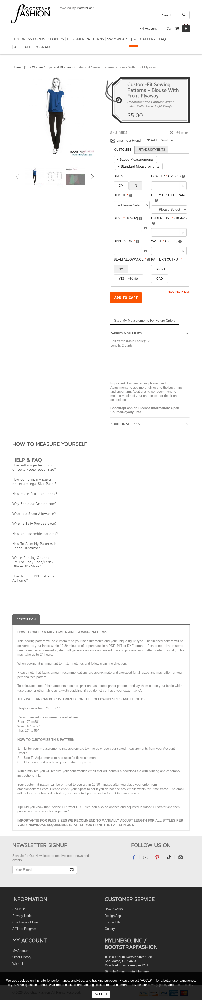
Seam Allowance (130, 259)
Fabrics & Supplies (126, 333)
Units (120, 176)
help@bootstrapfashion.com (130, 972)
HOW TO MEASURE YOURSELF (49, 444)
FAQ (162, 39)
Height (121, 195)
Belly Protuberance (170, 197)
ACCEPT (101, 994)
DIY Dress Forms (29, 39)
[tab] (123, 150)
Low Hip (166, 176)
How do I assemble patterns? (35, 533)
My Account (20, 950)
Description (26, 619)
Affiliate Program (32, 47)
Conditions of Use (25, 922)
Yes (128, 278)
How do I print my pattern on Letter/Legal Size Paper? (34, 481)
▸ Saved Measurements (135, 159)
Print (160, 269)
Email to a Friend (128, 140)
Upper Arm (124, 241)
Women (37, 67)
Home (16, 67)
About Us (19, 909)
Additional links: (125, 424)
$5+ (133, 39)
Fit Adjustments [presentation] (151, 149)
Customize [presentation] (122, 149)
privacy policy (158, 985)
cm (121, 185)
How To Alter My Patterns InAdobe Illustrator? (34, 545)
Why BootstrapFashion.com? (34, 503)
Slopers (56, 39)
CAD (159, 278)
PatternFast (85, 8)
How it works (114, 909)
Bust (126, 218)
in (135, 185)
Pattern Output (166, 259)
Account (151, 28)
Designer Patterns (85, 39)
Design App (113, 916)
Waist (164, 241)
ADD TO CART (126, 298)
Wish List (19, 964)
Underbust (169, 218)
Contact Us (113, 922)
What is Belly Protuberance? (34, 523)
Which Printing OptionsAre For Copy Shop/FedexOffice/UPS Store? (32, 562)
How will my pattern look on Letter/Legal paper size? (34, 467)
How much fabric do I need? (34, 494)
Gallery (148, 39)
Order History (21, 957)
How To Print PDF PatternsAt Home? (33, 578)
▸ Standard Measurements (138, 166)
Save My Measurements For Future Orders (144, 320)
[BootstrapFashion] (30, 13)
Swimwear (117, 39)
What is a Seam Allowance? (34, 513)
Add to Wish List (163, 140)
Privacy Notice (22, 916)
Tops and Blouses (58, 67)
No (121, 269)
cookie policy (184, 985)
